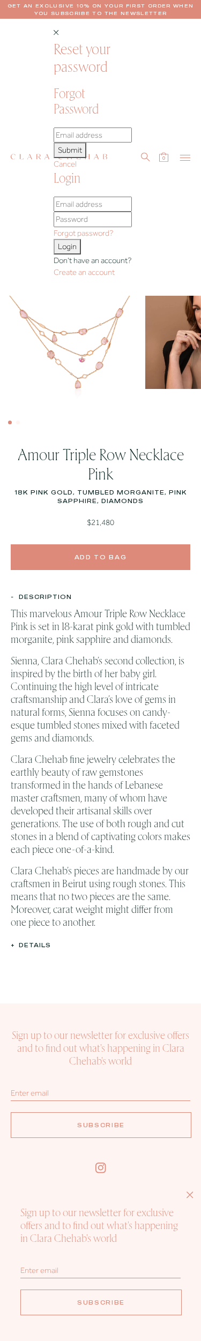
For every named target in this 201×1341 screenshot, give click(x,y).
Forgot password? (83, 233)
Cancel (65, 164)
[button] (10, 422)
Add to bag (101, 557)
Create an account (84, 272)
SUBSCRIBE (101, 1125)
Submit (70, 150)
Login (67, 246)
